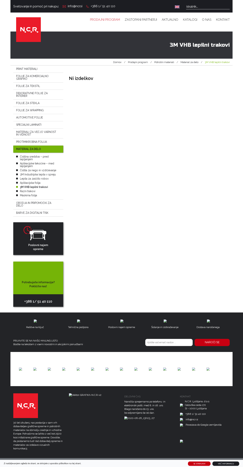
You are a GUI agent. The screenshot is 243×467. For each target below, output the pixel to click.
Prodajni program (105, 19)
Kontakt (223, 19)
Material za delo (189, 62)
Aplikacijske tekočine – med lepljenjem (37, 164)
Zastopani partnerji (141, 19)
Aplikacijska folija (30, 182)
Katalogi (190, 19)
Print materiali (26, 68)
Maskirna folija (28, 195)
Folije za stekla (27, 103)
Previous (11, 369)
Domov (117, 62)
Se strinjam (199, 464)
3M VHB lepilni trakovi (34, 187)
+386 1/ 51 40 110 (103, 6)
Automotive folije (29, 117)
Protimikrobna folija (31, 141)
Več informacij (226, 464)
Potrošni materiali (164, 62)
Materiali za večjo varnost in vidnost (36, 133)
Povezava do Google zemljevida (204, 424)
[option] (20, 369)
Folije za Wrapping (30, 110)
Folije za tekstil (28, 86)
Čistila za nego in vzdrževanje (38, 170)
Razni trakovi (27, 191)
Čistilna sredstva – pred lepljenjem (34, 158)
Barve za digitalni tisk (32, 212)
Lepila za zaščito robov (34, 178)
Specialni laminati (28, 124)
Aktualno (170, 19)
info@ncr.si (75, 6)
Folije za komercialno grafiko (32, 77)
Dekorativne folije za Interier (32, 94)
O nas (206, 19)
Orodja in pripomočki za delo (33, 204)
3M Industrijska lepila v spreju (38, 174)
